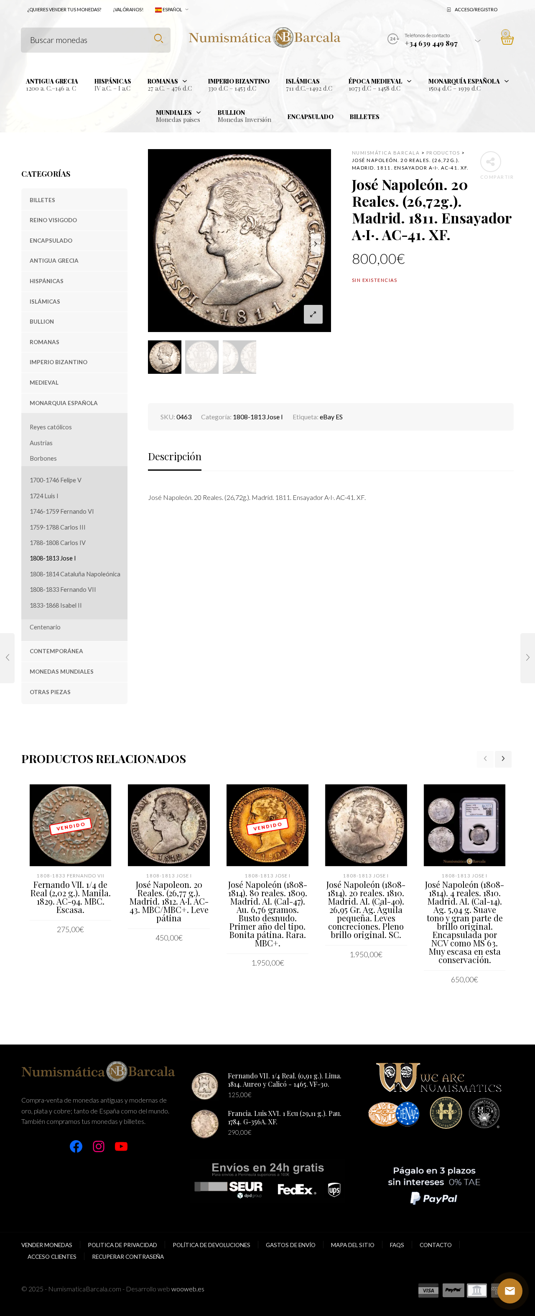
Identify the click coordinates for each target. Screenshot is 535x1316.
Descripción (174, 456)
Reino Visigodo (53, 220)
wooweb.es (187, 1289)
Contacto (436, 1245)
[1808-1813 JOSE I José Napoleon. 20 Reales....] (527, 658)
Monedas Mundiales (62, 671)
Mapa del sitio (352, 1245)
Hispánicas (47, 281)
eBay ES (331, 417)
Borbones (43, 458)
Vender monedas (46, 1245)
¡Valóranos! (128, 9)
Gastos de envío (291, 1245)
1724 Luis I (44, 496)
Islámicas (45, 301)
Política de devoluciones (211, 1245)
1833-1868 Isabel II (56, 605)
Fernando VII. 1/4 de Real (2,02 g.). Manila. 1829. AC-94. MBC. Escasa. (71, 897)
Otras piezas (50, 692)
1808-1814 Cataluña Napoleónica (75, 574)
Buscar (158, 38)
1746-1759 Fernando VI (62, 511)
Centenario (45, 627)
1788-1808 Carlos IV (58, 542)
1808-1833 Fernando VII (63, 589)
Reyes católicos (51, 427)
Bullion (42, 321)
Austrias (41, 442)
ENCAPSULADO (51, 240)
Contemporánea (56, 651)
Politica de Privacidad (122, 1245)
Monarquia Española (64, 403)
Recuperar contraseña (128, 1256)
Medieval (44, 382)
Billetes (42, 200)
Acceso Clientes (52, 1256)
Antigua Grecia (54, 260)
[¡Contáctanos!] (509, 1290)
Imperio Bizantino (58, 362)
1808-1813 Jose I (53, 558)
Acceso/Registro (476, 9)
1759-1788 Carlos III (58, 527)
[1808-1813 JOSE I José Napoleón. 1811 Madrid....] (7, 658)
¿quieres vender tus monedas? (64, 9)
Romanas (44, 342)
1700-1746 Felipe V (56, 480)
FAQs (397, 1245)
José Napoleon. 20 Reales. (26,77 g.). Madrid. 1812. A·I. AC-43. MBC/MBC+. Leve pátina (169, 901)
